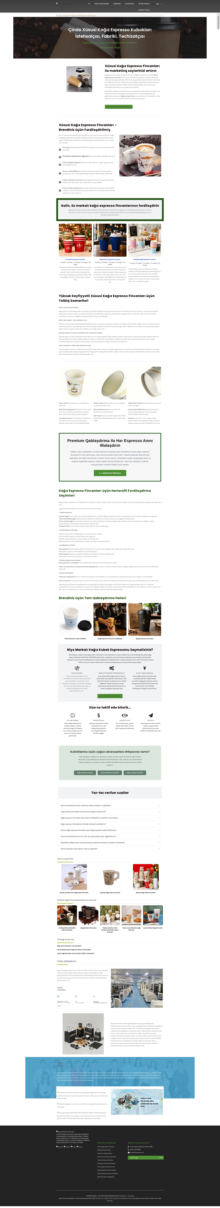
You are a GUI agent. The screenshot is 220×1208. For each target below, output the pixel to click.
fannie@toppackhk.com (137, 1152)
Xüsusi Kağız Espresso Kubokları (79, 15)
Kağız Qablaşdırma (101, 4)
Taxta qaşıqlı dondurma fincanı (106, 1166)
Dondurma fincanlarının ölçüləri (106, 1163)
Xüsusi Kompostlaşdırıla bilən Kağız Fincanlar (87, 1198)
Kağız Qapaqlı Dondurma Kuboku (106, 1170)
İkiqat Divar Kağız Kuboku (104, 1153)
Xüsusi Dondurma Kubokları (105, 1160)
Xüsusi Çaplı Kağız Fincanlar (136, 1198)
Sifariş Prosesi (144, 4)
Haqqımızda (129, 4)
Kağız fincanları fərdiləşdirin (67, 1198)
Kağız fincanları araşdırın (85, 772)
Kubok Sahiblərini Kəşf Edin (110, 772)
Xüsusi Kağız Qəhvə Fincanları (105, 1146)
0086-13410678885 (135, 1149)
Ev (89, 4)
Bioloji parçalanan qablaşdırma (105, 1177)
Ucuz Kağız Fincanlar (107, 1198)
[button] (119, 107)
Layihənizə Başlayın (110, 473)
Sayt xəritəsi (131, 1196)
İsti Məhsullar (122, 1196)
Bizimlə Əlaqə (144, 10)
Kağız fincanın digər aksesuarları (106, 1156)
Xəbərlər (117, 4)
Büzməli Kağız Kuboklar (104, 1150)
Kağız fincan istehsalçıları (121, 1198)
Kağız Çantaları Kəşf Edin (135, 772)
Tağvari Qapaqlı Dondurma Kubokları (107, 1173)
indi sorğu (134, 1158)
